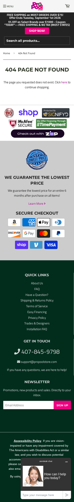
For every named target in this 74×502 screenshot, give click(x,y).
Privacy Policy (37, 317)
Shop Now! (37, 30)
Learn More (36, 203)
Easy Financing (37, 312)
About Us (37, 283)
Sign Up (62, 405)
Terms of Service (37, 306)
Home (6, 53)
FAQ (37, 289)
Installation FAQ (37, 329)
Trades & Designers (37, 323)
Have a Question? (36, 294)
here (64, 82)
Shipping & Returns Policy (37, 300)
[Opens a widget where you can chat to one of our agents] (46, 478)
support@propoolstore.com (39, 361)
